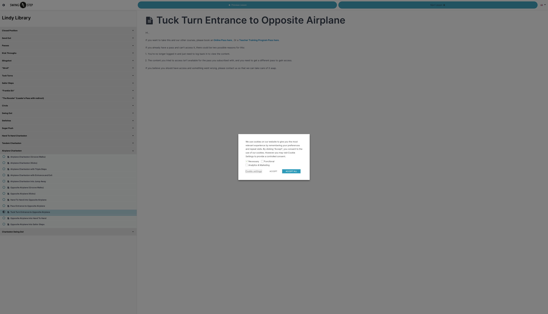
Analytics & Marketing (259, 165)
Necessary (253, 161)
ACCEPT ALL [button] (291, 171)
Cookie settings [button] (254, 171)
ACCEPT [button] (273, 171)
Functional (269, 161)
